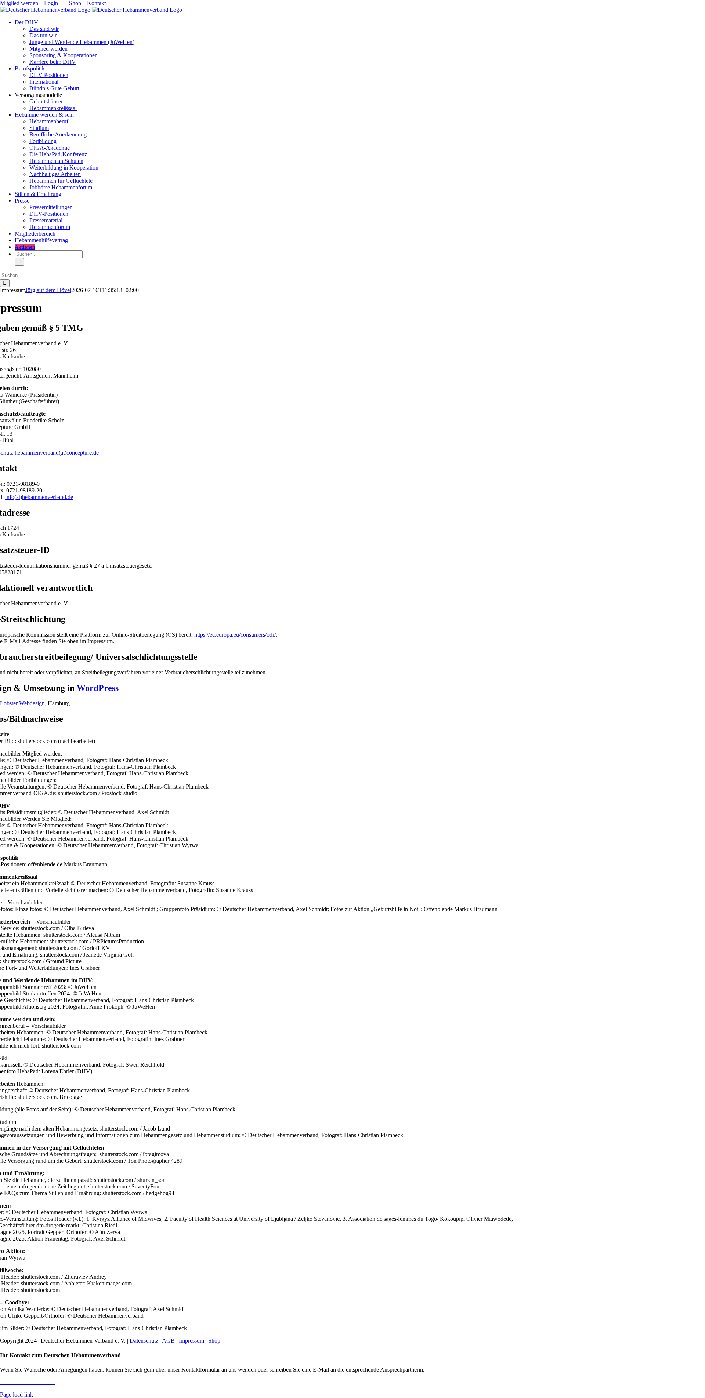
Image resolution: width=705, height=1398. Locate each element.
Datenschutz (144, 1340)
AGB (168, 1340)
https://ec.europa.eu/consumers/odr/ (235, 634)
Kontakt (96, 3)
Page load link (16, 1394)
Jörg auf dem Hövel (48, 290)
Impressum (191, 1340)
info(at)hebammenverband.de (39, 497)
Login (51, 3)
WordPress (98, 688)
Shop (75, 3)
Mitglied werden (19, 3)
